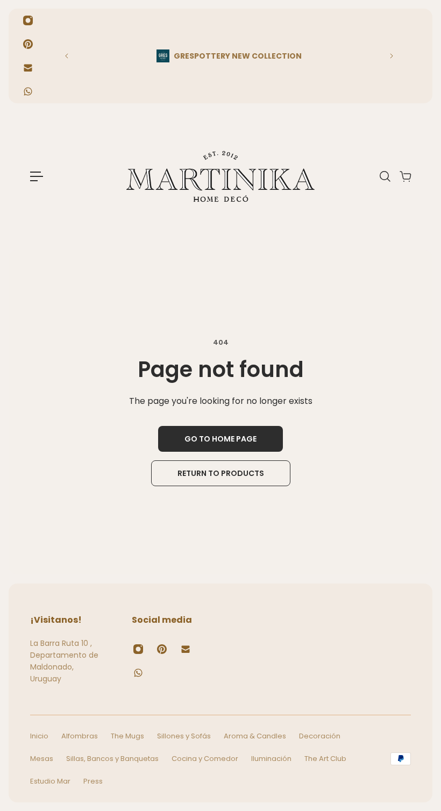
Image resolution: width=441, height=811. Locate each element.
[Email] (28, 68)
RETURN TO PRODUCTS (220, 473)
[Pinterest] (28, 44)
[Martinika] (220, 176)
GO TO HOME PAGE (220, 438)
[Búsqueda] (384, 176)
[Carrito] (405, 176)
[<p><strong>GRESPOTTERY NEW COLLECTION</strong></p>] (229, 55)
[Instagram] (28, 20)
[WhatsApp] (28, 91)
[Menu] (36, 176)
